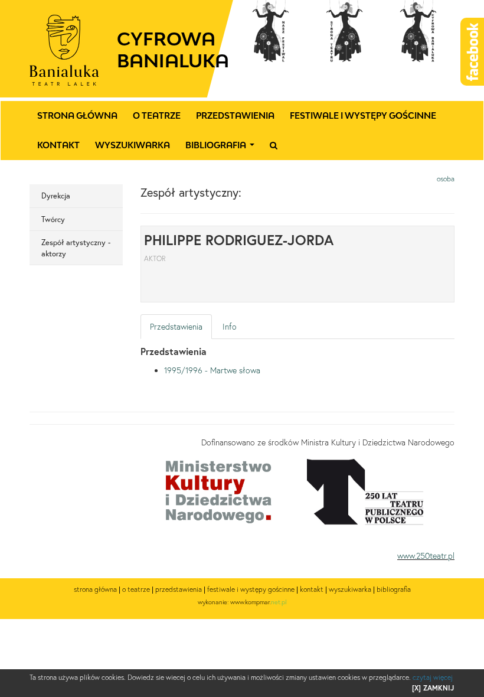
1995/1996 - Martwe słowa (212, 370)
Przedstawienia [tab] (176, 326)
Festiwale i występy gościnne (363, 115)
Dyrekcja (55, 195)
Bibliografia (222, 148)
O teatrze (157, 115)
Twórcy (53, 219)
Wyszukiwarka (132, 145)
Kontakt (58, 145)
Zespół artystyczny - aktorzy (75, 247)
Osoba (445, 178)
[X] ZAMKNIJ (433, 687)
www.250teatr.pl (425, 556)
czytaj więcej (433, 677)
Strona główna (77, 115)
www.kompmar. (258, 602)
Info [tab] (230, 326)
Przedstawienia (235, 115)
